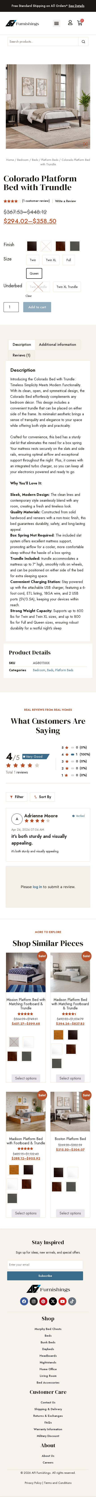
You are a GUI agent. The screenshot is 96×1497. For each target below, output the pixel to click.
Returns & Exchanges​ (48, 1416)
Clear (29, 296)
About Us (48, 1456)
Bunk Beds (48, 1342)
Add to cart (37, 307)
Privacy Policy (33, 1483)
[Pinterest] (43, 1301)
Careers (48, 1462)
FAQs (48, 1422)
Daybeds (48, 1349)
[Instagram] (34, 1301)
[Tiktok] (72, 1301)
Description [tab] (22, 344)
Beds (35, 160)
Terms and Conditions (57, 1483)
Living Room (48, 1376)
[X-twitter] (53, 1301)
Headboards (48, 1356)
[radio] (32, 246)
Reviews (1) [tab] (21, 355)
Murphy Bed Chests (48, 1329)
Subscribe (45, 1276)
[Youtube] (62, 1301)
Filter (16, 796)
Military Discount (48, 1436)
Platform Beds (49, 160)
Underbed (13, 286)
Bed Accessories (48, 1382)
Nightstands (48, 1362)
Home (10, 160)
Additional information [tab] (57, 344)
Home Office (48, 1369)
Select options (26, 1078)
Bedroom (23, 160)
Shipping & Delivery (48, 1409)
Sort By (42, 796)
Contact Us (48, 1402)
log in (38, 887)
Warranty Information (48, 1429)
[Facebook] (24, 1301)
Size (8, 259)
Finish (9, 244)
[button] (56, 23)
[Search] (83, 41)
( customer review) (36, 201)
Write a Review (65, 201)
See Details (76, 6)
